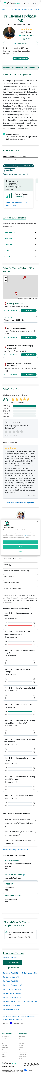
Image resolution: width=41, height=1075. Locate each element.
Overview (6, 67)
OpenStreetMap (27, 298)
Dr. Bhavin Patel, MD (10, 973)
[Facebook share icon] (25, 1065)
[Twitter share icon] (34, 1065)
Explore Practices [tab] (12, 968)
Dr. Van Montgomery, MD (12, 989)
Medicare (8, 239)
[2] (10, 431)
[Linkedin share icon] (31, 1065)
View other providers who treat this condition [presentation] (18, 203)
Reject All (20, 542)
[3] (14, 431)
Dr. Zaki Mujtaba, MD (29, 973)
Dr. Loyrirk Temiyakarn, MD (12, 985)
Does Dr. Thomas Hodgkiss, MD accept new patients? (18, 842)
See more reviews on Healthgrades (20, 502)
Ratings (32, 67)
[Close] (37, 521)
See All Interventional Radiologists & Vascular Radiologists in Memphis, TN (18, 1018)
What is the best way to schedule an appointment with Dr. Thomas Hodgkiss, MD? (19, 823)
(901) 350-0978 (29, 355)
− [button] (6, 280)
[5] (22, 431)
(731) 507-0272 (29, 337)
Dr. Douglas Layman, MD (12, 993)
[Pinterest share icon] (37, 1065)
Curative (7, 257)
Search (24, 3)
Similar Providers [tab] (12, 962)
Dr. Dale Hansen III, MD (11, 1005)
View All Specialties (10, 957)
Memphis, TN (22, 43)
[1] (6, 431)
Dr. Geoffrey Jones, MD (11, 977)
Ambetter (8, 245)
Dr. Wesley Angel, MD (11, 1009)
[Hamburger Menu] (5, 3)
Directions (13, 310)
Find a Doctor (7, 9)
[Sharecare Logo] (14, 3)
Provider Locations (19, 67)
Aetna (6, 251)
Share (28, 39)
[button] (30, 608)
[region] (20, 537)
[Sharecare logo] (20, 1063)
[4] (18, 431)
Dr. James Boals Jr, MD (11, 1001)
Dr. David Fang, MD (30, 1001)
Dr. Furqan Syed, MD (10, 981)
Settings (20, 551)
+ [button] (6, 277)
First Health (9, 232)
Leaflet (20, 298)
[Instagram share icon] (28, 1065)
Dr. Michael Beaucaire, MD (12, 997)
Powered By (6, 1023)
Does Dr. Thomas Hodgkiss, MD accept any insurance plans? (18, 833)
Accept (20, 546)
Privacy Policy (25, 535)
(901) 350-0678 (29, 310)
